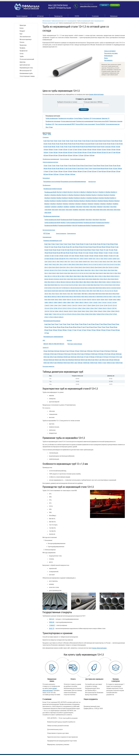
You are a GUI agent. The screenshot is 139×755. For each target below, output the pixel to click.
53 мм (104, 143)
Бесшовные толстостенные (52, 181)
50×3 (49, 285)
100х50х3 (65, 204)
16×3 (108, 261)
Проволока (23, 45)
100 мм (45, 134)
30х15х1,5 (95, 192)
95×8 (52, 299)
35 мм (57, 143)
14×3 (65, 261)
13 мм (63, 141)
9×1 (78, 258)
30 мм (120, 141)
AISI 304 (56, 344)
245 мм (84, 152)
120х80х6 (72, 206)
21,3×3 (104, 264)
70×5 (91, 291)
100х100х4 (95, 219)
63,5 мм (76, 250)
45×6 (49, 282)
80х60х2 (106, 201)
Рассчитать (83, 109)
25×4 (96, 267)
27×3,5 (59, 270)
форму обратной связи (96, 94)
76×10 (46, 293)
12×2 (45, 261)
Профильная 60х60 (67, 219)
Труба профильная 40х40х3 (74, 222)
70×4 (87, 291)
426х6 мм (51, 360)
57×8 (63, 288)
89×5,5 (87, 296)
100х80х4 (109, 204)
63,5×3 (118, 288)
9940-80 (51, 622)
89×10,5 (106, 296)
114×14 (80, 305)
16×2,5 (104, 261)
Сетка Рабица (78, 118)
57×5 (53, 288)
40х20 (65, 192)
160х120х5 (61, 209)
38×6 (89, 276)
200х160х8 (47, 212)
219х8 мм (87, 354)
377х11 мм (118, 357)
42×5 (87, 279)
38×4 (83, 276)
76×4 (60, 293)
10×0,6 (86, 258)
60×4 (97, 288)
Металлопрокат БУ (26, 70)
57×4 (45, 288)
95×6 (49, 299)
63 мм (45, 146)
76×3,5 (57, 293)
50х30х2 (112, 195)
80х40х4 (100, 201)
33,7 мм (51, 247)
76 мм (70, 146)
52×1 (76, 285)
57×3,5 (118, 285)
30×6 (115, 270)
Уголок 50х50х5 (100, 124)
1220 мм (86, 155)
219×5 (78, 314)
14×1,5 (54, 261)
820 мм (65, 155)
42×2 (68, 279)
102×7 (106, 299)
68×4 (70, 291)
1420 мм (91, 155)
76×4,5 (65, 293)
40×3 (112, 276)
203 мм (70, 152)
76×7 (71, 293)
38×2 (67, 276)
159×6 (108, 311)
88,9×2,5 (54, 296)
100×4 (64, 299)
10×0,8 (90, 258)
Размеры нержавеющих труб (50, 23)
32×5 (68, 273)
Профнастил (23, 51)
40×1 (92, 276)
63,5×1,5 (109, 288)
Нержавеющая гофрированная (53, 336)
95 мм (102, 146)
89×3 (67, 296)
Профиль (22, 48)
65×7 (63, 291)
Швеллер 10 (105, 118)
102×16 (94, 299)
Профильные (46, 185)
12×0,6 (110, 258)
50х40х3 (71, 198)
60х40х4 (71, 201)
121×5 (97, 305)
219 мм (74, 152)
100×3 (60, 299)
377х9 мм (105, 357)
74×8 (97, 291)
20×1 (57, 264)
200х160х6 (117, 209)
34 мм (53, 143)
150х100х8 (47, 209)
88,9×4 (64, 296)
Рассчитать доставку (111, 53)
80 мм (78, 146)
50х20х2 (88, 195)
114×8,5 (64, 305)
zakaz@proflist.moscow (88, 6)
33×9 (90, 273)
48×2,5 (81, 282)
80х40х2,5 (82, 201)
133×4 (83, 308)
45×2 (101, 279)
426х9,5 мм (84, 360)
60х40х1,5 (113, 198)
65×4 (53, 291)
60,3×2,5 (77, 288)
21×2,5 (112, 264)
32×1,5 (46, 273)
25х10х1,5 (77, 192)
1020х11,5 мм (102, 362)
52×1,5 (81, 285)
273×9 (115, 314)
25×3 (84, 267)
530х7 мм (46, 362)
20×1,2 (62, 264)
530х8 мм (60, 362)
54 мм (108, 143)
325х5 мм (119, 354)
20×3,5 (81, 264)
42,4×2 (46, 279)
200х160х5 (110, 209)
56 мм (113, 143)
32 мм (49, 134)
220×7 (94, 314)
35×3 (119, 273)
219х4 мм (107, 351)
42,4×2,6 (56, 279)
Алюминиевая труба (26, 73)
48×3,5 (89, 282)
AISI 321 (61, 344)
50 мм (112, 247)
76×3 (53, 293)
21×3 (115, 264)
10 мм (55, 141)
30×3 (109, 270)
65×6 (60, 291)
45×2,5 (105, 279)
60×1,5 (87, 288)
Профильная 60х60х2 (84, 225)
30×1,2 (93, 270)
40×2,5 (109, 276)
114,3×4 (114, 302)
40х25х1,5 (65, 195)
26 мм (108, 141)
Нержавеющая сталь (26, 67)
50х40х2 (59, 198)
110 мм (55, 149)
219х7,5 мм (80, 354)
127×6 (51, 308)
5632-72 (51, 628)
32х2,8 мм (51, 351)
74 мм (66, 146)
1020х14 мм (119, 362)
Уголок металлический (27, 59)
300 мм (99, 152)
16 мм (75, 141)
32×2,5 (54, 273)
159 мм (113, 149)
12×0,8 (114, 258)
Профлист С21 (50, 124)
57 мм (117, 143)
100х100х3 (88, 219)
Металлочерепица (25, 39)
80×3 (93, 293)
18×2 (119, 261)
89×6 (90, 296)
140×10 (61, 311)
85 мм (86, 146)
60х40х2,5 (53, 201)
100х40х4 (59, 204)
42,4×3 (62, 279)
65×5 (56, 291)
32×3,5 (62, 273)
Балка (21, 28)
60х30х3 (101, 198)
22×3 (53, 267)
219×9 (90, 314)
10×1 (94, 258)
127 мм (74, 149)
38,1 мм (72, 247)
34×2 (93, 273)
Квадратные (92, 181)
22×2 (50, 267)
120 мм (65, 149)
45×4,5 (116, 279)
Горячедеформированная (77, 159)
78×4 (82, 293)
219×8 (86, 314)
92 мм (98, 146)
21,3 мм (86, 244)
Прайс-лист (104, 5)
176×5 (54, 314)
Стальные (46, 137)
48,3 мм (98, 247)
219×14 (74, 314)
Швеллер (22, 62)
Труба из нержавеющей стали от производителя (90, 21)
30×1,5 (98, 270)
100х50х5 (78, 204)
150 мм (99, 149)
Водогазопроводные (49, 230)
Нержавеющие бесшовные (51, 321)
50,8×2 (114, 282)
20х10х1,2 (60, 192)
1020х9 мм (86, 362)
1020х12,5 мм (110, 362)
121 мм (70, 149)
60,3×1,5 (67, 288)
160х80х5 (75, 209)
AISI (44, 340)
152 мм (103, 149)
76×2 (50, 293)
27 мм (94, 165)
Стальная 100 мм (109, 146)
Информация (113, 16)
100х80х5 (115, 204)
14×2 (57, 261)
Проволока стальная (115, 121)
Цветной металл (25, 65)
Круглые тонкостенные (75, 344)
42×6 (90, 279)
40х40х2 (63, 222)
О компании (95, 16)
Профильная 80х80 (79, 219)
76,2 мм (111, 250)
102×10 (89, 299)
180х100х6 (89, 209)
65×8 (66, 291)
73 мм (61, 146)
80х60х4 (117, 201)
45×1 (98, 279)
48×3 (85, 282)
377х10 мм (111, 357)
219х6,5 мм (66, 354)
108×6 (69, 302)
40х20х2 (53, 195)
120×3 (89, 305)
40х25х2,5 (77, 195)
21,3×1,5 (89, 264)
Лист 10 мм (49, 127)
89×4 (75, 296)
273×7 (111, 314)
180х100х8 (96, 209)
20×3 (77, 264)
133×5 (88, 308)
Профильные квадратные (51, 216)
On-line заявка (114, 5)
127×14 (69, 308)
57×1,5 (102, 285)
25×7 (107, 267)
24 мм (100, 141)
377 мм (113, 152)
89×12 (115, 296)
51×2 (66, 285)
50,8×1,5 (109, 282)
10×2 (101, 258)
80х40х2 (76, 201)
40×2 (104, 276)
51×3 (70, 285)
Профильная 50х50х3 (102, 222)
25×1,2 (68, 267)
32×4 (65, 273)
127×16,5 (74, 308)
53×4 (88, 285)
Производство (58, 16)
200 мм (65, 152)
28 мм (116, 141)
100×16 (69, 299)
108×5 (64, 302)
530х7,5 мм (53, 362)
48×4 (92, 282)
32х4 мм (62, 351)
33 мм (49, 143)
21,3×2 (94, 264)
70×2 (76, 291)
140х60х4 (100, 206)
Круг (21, 34)
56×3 (95, 285)
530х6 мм (117, 360)
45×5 (45, 282)
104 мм (45, 149)
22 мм (78, 165)
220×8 (99, 314)
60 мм (121, 143)
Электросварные (61, 233)
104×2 (114, 299)
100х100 (74, 225)
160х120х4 (54, 209)
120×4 (93, 305)
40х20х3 (59, 195)
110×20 (95, 302)
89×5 (83, 296)
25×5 (103, 267)
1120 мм (80, 155)
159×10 (117, 311)
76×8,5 (79, 293)
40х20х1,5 (47, 195)
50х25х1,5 (94, 195)
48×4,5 (97, 282)
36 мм (61, 143)
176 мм (50, 152)
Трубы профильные (52, 118)
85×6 (45, 296)
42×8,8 (94, 279)
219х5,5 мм (53, 354)
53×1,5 (85, 285)
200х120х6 (103, 209)
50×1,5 (118, 282)
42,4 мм (85, 247)
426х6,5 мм (58, 360)
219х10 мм (107, 354)
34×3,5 (101, 273)
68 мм (53, 146)
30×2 (101, 270)
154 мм (108, 149)
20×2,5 (74, 264)
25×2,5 (80, 267)
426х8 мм (71, 360)
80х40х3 (88, 201)
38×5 (86, 276)
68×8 (73, 291)
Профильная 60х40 (50, 192)
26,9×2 (116, 267)
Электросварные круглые (50, 162)
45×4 (112, 279)
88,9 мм (63, 253)
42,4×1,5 (116, 276)
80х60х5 (47, 204)
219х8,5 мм (93, 354)
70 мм (57, 146)
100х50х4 (72, 204)
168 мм (45, 152)
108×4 (55, 302)
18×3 (50, 264)
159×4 (95, 311)
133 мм (84, 149)
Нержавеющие (47, 237)
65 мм (49, 146)
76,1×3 (111, 291)
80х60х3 (111, 201)
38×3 (75, 276)
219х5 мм (46, 354)
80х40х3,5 (94, 201)
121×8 (105, 305)
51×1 (59, 285)
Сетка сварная (96, 118)
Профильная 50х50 (90, 222)
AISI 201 (45, 344)
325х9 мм (73, 357)
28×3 (78, 270)
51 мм (96, 143)
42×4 (79, 279)
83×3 (100, 293)
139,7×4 (52, 311)
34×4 (104, 273)
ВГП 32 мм (46, 233)
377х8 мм (91, 357)
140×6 (56, 311)
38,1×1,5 (50, 276)
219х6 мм (60, 354)
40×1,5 (101, 276)
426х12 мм (105, 360)
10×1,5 (98, 258)
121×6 (101, 305)
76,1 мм (105, 250)
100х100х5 (102, 219)
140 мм (89, 149)
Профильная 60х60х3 (97, 225)
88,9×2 (50, 296)
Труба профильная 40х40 (52, 222)
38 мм (66, 143)
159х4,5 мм (82, 351)
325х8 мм (60, 357)
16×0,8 (85, 261)
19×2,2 (54, 264)
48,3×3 (74, 282)
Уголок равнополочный (68, 121)
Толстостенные (64, 159)
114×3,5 (46, 305)
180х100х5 (82, 209)
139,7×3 (46, 311)
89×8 (98, 296)
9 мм (51, 141)
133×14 (109, 308)
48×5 (100, 282)
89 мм (94, 146)
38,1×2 (55, 276)
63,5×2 (114, 288)
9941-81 (51, 619)
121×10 (110, 305)
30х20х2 (108, 192)
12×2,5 (50, 261)
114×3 (99, 302)
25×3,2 (88, 267)
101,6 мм (85, 253)
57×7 (60, 288)
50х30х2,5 (47, 198)
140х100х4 (79, 206)
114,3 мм (115, 253)
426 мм (45, 155)
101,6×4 (84, 299)
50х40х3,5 (77, 198)
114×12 (69, 305)
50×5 (55, 285)
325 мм (94, 171)
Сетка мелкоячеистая (113, 124)
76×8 (75, 293)
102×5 (98, 299)
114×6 (55, 305)
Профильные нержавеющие (51, 159)
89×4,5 (79, 296)
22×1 (119, 264)
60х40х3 (59, 201)
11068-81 (52, 625)
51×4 (73, 285)
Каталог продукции (22, 16)
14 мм (67, 141)
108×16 (86, 302)
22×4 (61, 267)
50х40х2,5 (65, 198)
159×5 (104, 311)
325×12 (61, 317)
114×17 (84, 305)
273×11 (46, 317)
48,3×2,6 (68, 282)
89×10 (102, 296)
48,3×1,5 (53, 282)
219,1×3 (64, 314)
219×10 (69, 314)
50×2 (45, 285)
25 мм (104, 141)
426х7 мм (65, 360)
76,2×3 (116, 291)
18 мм (80, 141)
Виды (106, 58)
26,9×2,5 (46, 270)
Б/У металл (40, 16)
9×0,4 (71, 258)
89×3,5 (71, 296)
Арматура (23, 25)
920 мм (50, 174)
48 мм (82, 143)
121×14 (46, 308)
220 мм (79, 152)
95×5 (45, 299)
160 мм (101, 255)
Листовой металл (25, 36)
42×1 (65, 279)
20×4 (85, 264)
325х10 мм (80, 357)
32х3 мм (56, 351)
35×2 (115, 273)
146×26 (66, 311)
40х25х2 (71, 195)
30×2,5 (105, 270)
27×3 (55, 270)
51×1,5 (63, 285)
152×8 (79, 311)
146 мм (94, 149)
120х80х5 (66, 206)
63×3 (45, 291)
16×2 (100, 261)
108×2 (118, 299)
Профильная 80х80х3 (51, 225)
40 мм (70, 143)
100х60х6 (103, 204)
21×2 (108, 264)
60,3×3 (82, 288)
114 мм (60, 149)
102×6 (102, 299)
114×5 (51, 305)
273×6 (107, 314)
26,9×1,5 (111, 267)
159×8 (113, 311)
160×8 (46, 314)
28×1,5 (67, 270)
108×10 (81, 302)
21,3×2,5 (99, 264)
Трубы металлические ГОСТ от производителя (64, 21)
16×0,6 (80, 261)
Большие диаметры (48, 366)
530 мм (50, 155)
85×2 (114, 293)
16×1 (88, 261)
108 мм (50, 149)
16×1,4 (92, 261)
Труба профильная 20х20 (52, 219)
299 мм (94, 152)
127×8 (55, 308)
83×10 (111, 293)
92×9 (118, 296)
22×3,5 (57, 267)
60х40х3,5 (65, 201)
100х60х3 (84, 204)
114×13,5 (74, 305)
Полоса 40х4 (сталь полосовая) (85, 124)
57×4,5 (50, 288)
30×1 (89, 270)
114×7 (59, 305)
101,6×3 (78, 299)
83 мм (82, 146)
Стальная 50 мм (89, 143)
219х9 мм (100, 354)
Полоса (22, 42)
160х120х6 (68, 209)
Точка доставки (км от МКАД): (93, 102)
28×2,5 (75, 270)
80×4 (97, 293)
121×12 (114, 305)
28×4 (86, 270)
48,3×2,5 (63, 282)
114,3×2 (104, 302)
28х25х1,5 (83, 192)
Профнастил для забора (65, 118)
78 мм (74, 146)
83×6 (107, 293)
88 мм (90, 146)
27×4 (63, 270)
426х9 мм (77, 360)
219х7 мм (73, 354)
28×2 (71, 270)
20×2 (69, 264)
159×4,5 (100, 311)
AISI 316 (51, 344)
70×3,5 (84, 291)
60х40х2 (47, 201)
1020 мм (75, 155)
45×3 (109, 279)
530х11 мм (73, 362)
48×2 (77, 282)
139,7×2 (114, 308)
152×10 (70, 311)
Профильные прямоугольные (52, 188)
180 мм (55, 152)
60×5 (100, 288)
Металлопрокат (47, 21)
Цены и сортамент (110, 51)
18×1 (111, 261)
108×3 (46, 302)
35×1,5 (112, 273)
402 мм (118, 152)
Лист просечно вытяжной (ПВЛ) (65, 124)
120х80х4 (60, 206)
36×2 (45, 276)
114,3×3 (109, 302)
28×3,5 (82, 270)
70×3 (80, 291)
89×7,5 (94, 296)
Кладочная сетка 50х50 (101, 121)
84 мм (115, 327)
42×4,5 (83, 279)
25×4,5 (100, 267)
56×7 (98, 285)
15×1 (68, 261)
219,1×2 (59, 314)
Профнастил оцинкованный (84, 121)
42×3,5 (76, 279)
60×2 (90, 288)
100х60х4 (90, 204)
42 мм (74, 143)
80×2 (90, 293)
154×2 (83, 311)
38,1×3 (59, 276)
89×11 (111, 296)
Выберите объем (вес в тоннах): (67, 102)
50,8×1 (104, 282)
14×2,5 (62, 261)
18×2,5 (46, 264)
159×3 (91, 311)
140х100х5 (86, 206)
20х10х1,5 (70, 192)
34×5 (108, 273)
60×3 (93, 288)
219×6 (82, 314)
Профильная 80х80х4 (64, 225)
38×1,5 (64, 276)
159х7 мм (96, 351)
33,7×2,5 (86, 273)
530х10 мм (66, 362)
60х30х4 (107, 198)
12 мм (59, 141)
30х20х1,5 (102, 192)
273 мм (89, 152)
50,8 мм (108, 247)
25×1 (64, 267)
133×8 (100, 308)
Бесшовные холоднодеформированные (73, 181)
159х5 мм (90, 351)
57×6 (56, 288)
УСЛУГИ (77, 16)
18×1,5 (115, 261)
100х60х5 (96, 204)
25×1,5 (73, 267)
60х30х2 (89, 198)
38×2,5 (71, 276)
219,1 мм (115, 255)
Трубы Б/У (46, 347)
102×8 (110, 299)
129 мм (79, 149)
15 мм (71, 141)
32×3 (57, 273)
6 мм (44, 141)
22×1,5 (46, 267)
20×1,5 (66, 264)
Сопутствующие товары (27, 76)
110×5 (90, 302)
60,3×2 (73, 288)
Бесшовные (46, 178)
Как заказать (108, 60)
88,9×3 (59, 296)
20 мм (88, 141)
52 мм (100, 143)
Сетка (21, 53)
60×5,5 (104, 288)
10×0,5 (82, 258)
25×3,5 (92, 267)
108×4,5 (60, 302)
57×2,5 (110, 285)
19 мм (84, 141)
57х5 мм (71, 351)
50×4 (52, 285)
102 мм (118, 146)
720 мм (60, 155)
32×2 (50, 273)
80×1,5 (87, 293)
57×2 (106, 285)
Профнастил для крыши (53, 121)
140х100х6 (93, 206)
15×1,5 (73, 261)
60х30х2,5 (95, 198)
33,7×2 (81, 273)
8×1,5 (68, 258)
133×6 (92, 308)
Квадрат (22, 31)
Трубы (22, 56)
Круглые (69, 340)
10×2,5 (106, 258)
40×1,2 (97, 276)
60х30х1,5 (83, 198)
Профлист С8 (87, 118)
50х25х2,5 (106, 195)
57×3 (114, 285)
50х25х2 (100, 195)
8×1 (65, 258)
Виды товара (20, 21)
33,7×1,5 (76, 273)
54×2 (92, 285)
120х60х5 (54, 206)
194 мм (60, 152)
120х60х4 (47, 206)
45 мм (78, 143)
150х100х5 (106, 206)
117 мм (74, 330)
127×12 (64, 308)
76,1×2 (107, 291)
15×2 (76, 261)
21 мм (90, 244)
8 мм (48, 141)
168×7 (50, 314)
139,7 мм (71, 255)
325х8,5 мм (66, 357)
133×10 (104, 308)
